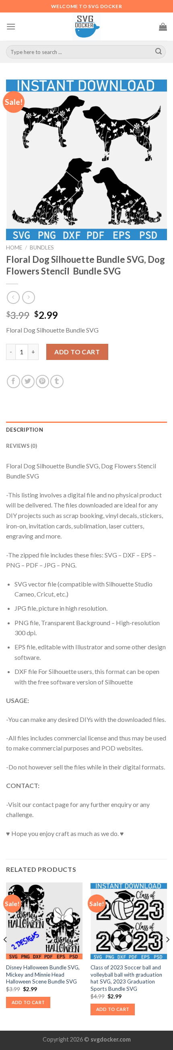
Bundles (42, 247)
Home (14, 247)
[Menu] (11, 26)
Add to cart (77, 352)
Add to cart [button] (28, 1002)
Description (24, 429)
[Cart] (163, 26)
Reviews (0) (21, 446)
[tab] (86, 430)
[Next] (167, 956)
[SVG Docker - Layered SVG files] (86, 26)
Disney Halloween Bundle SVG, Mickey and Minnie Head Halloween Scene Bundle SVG (43, 974)
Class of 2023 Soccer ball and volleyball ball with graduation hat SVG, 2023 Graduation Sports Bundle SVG (126, 978)
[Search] (158, 52)
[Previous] (6, 956)
